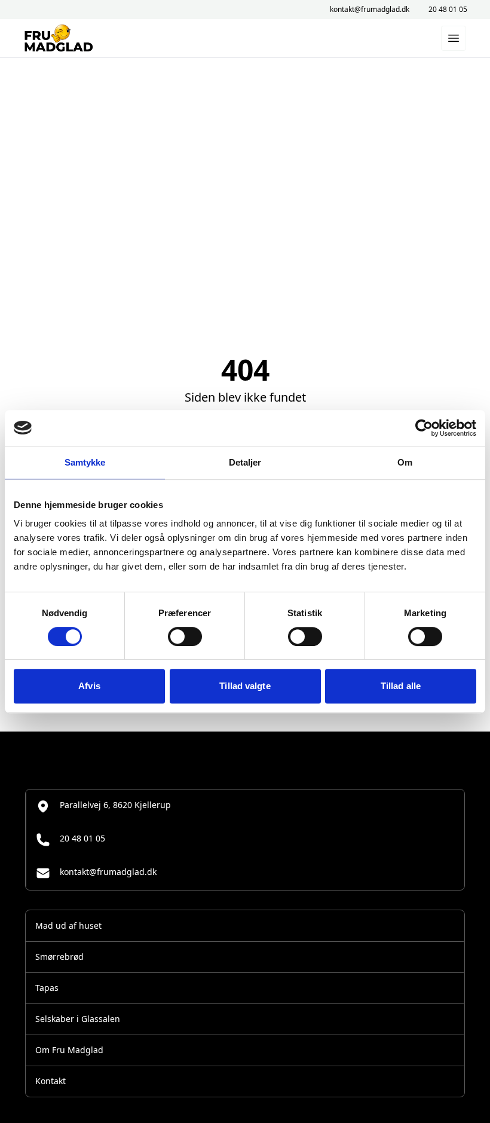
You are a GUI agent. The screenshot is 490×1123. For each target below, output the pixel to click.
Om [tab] (404, 462)
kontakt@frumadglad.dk (369, 9)
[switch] (185, 636)
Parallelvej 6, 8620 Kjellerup (115, 804)
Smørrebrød (59, 956)
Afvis (89, 686)
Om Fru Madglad (69, 1049)
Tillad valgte (244, 686)
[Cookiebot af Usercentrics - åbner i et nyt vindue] (424, 428)
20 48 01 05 (447, 9)
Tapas (47, 987)
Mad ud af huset (68, 925)
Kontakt (50, 1081)
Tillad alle (401, 686)
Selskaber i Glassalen (77, 1018)
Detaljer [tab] (245, 462)
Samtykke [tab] (85, 462)
